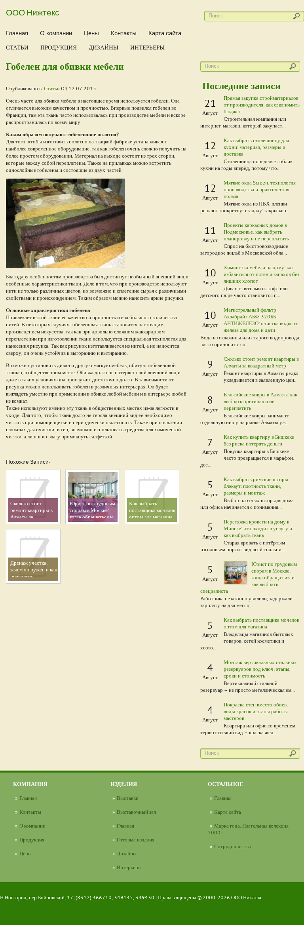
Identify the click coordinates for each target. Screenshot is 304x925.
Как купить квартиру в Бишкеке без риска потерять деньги (259, 440)
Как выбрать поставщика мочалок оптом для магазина (261, 623)
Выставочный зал (136, 812)
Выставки (128, 798)
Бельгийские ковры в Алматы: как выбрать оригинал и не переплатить (260, 401)
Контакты (124, 33)
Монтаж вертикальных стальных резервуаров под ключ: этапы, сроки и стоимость (260, 669)
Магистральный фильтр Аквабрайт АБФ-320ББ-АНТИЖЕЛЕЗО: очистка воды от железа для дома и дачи (261, 319)
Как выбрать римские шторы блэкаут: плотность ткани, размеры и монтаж (256, 486)
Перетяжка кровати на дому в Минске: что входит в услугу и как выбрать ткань (258, 528)
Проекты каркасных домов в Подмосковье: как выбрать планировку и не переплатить (256, 232)
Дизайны (103, 47)
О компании (56, 33)
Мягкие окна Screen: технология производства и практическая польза (260, 189)
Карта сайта (164, 33)
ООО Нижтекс (32, 12)
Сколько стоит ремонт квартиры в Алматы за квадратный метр (261, 362)
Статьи (17, 47)
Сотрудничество (232, 846)
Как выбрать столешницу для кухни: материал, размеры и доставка (256, 147)
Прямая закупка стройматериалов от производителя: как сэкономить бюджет (262, 104)
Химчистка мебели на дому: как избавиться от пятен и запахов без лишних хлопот (261, 274)
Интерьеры (147, 47)
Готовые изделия (135, 839)
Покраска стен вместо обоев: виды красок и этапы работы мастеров (256, 711)
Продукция (58, 47)
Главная (17, 33)
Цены (91, 33)
